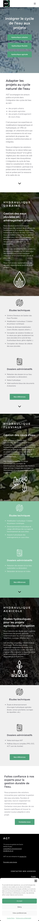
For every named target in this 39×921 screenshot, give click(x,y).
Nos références (19, 397)
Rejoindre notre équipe (10, 862)
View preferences (19, 913)
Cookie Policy (11, 918)
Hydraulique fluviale (20, 46)
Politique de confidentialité (23, 918)
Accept (19, 901)
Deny (19, 907)
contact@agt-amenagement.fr (12, 849)
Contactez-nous (25, 822)
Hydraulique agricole (19, 54)
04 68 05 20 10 (8, 851)
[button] (36, 881)
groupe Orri (22, 857)
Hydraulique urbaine (19, 37)
